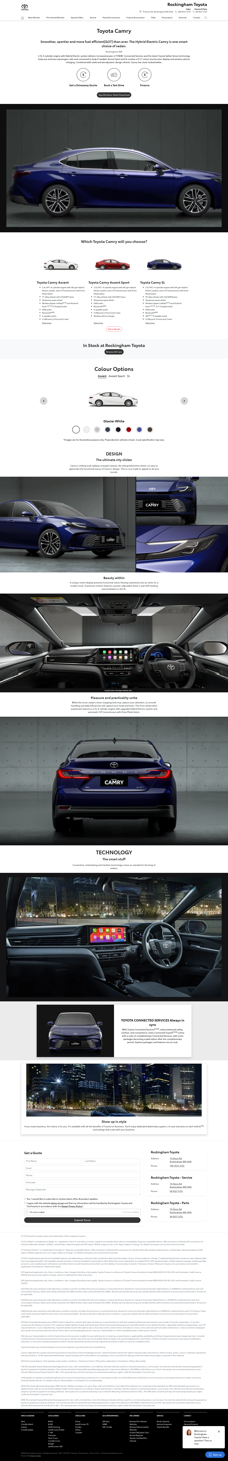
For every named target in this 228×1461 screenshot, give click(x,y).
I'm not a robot (37, 1212)
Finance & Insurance (135, 17)
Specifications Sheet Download (114, 94)
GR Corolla (107, 1427)
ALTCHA (136, 1212)
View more (46, 323)
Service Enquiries (164, 1424)
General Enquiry (191, 1424)
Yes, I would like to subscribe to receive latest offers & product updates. (62, 1198)
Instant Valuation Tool (139, 1432)
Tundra (78, 1427)
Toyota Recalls (163, 1427)
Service (93, 17)
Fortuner (52, 1435)
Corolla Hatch (27, 1424)
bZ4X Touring (54, 1427)
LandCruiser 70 (81, 1424)
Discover (183, 17)
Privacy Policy (83, 1453)
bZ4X (50, 1424)
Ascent (102, 376)
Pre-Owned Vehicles (55, 17)
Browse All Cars (114, 351)
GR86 (104, 1424)
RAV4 (50, 1421)
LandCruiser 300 (55, 1446)
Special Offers (77, 17)
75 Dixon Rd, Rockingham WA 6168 (157, 11)
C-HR (50, 1432)
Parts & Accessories (111, 17)
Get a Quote (114, 329)
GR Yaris (106, 1421)
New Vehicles (34, 17)
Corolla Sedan (27, 1429)
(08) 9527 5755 (184, 11)
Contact (196, 17)
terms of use (57, 1203)
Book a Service (163, 1421)
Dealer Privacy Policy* (72, 1206)
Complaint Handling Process (111, 1453)
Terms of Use (94, 1453)
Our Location (189, 1421)
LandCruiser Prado (56, 1429)
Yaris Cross (53, 1438)
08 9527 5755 (201, 11)
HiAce (77, 1429)
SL (128, 376)
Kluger (51, 1443)
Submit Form (82, 1220)
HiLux (77, 1421)
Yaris (23, 1421)
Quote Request (136, 1435)
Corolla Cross (54, 1440)
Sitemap (74, 1453)
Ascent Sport (117, 376)
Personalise (167, 17)
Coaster (78, 1432)
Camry (24, 1427)
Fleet (153, 17)
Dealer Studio (35, 1456)
